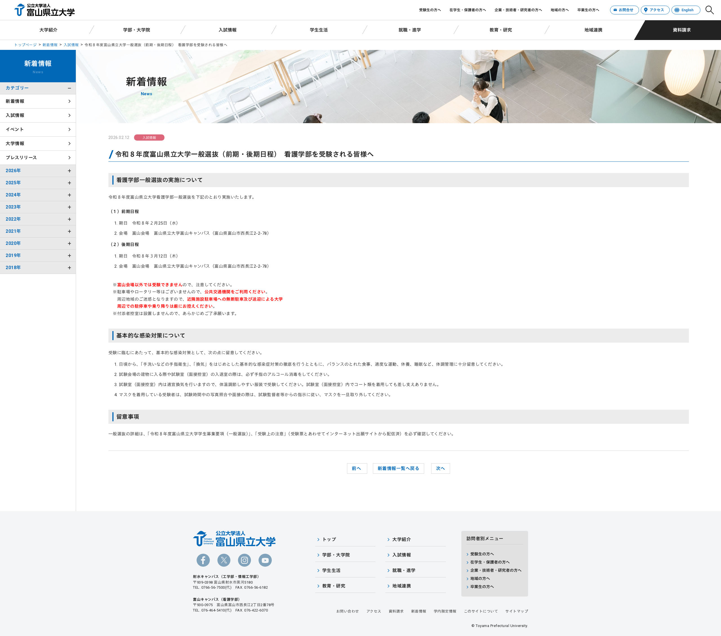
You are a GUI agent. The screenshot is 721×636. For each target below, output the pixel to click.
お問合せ (626, 10)
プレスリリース (21, 157)
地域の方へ (560, 10)
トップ (329, 539)
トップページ (25, 45)
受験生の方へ (430, 10)
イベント (15, 129)
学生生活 (319, 30)
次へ (440, 468)
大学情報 (15, 143)
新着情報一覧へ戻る (399, 468)
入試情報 (228, 30)
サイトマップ (516, 611)
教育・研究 (500, 30)
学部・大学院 (136, 30)
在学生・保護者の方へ (467, 10)
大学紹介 (48, 30)
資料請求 (682, 30)
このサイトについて (481, 611)
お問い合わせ (347, 611)
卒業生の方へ (588, 10)
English (687, 10)
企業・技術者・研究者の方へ (518, 10)
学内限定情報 (445, 611)
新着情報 (50, 45)
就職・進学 (410, 30)
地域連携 (593, 30)
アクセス (657, 10)
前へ (357, 468)
